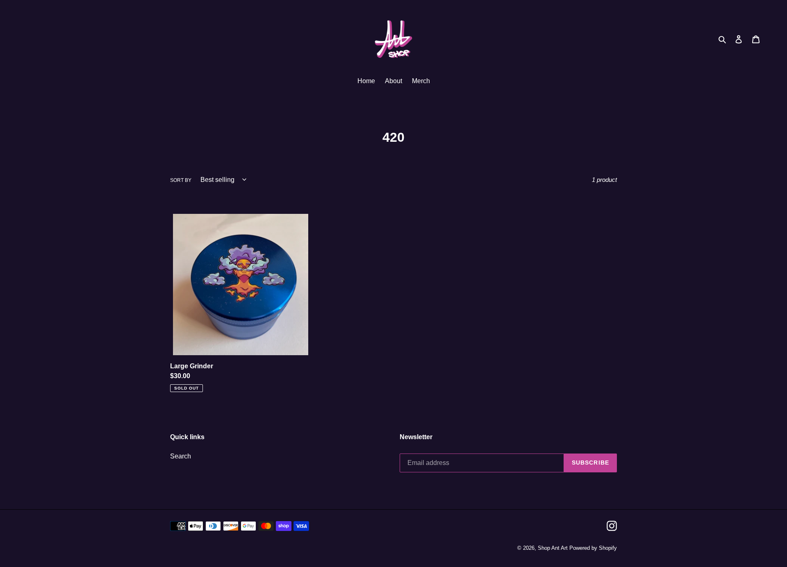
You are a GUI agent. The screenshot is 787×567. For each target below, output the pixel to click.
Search (180, 456)
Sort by (180, 180)
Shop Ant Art (553, 548)
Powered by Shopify (593, 548)
